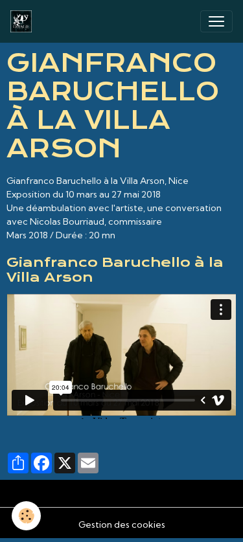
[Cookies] (26, 515)
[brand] (23, 21)
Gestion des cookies (121, 524)
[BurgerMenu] (216, 21)
